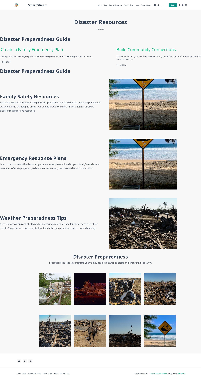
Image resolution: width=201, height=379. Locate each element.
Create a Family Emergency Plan (32, 49)
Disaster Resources (115, 5)
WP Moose (181, 373)
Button (173, 5)
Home (137, 5)
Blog (105, 5)
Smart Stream (37, 5)
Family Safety (128, 5)
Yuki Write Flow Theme (158, 373)
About (100, 5)
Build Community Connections (146, 49)
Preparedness (145, 5)
